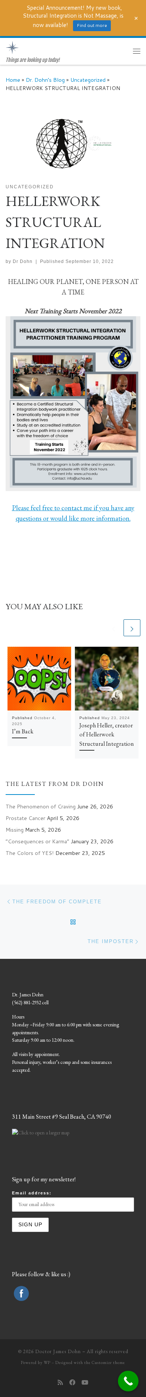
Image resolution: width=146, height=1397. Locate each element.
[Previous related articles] (113, 627)
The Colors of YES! (30, 853)
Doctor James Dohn (58, 1351)
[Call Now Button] (128, 1381)
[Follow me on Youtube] (85, 1382)
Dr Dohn (23, 261)
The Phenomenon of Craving (41, 806)
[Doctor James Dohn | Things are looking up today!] (12, 47)
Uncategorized (88, 80)
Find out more (92, 25)
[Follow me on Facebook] (72, 1382)
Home (13, 80)
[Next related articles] (132, 627)
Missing (15, 830)
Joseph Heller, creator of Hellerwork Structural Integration (106, 734)
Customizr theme (108, 1362)
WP (47, 1362)
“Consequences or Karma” (37, 841)
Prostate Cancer (25, 818)
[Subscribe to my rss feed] (60, 1382)
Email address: (32, 1193)
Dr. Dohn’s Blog (45, 80)
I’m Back (22, 731)
